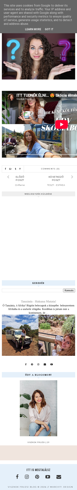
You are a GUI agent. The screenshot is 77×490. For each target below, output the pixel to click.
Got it (49, 29)
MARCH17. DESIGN (61, 487)
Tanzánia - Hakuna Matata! (38, 301)
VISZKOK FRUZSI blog (22, 487)
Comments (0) (50, 169)
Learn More (33, 29)
